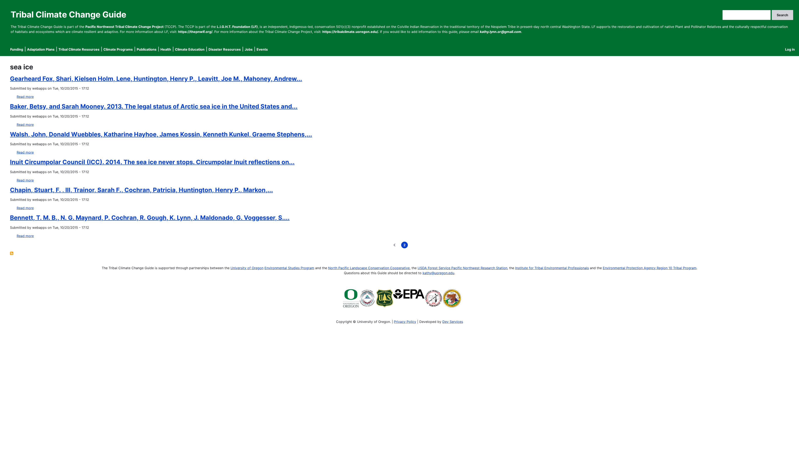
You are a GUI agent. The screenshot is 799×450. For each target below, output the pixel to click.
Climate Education (190, 49)
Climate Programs (118, 49)
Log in (790, 49)
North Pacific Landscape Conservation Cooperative (369, 268)
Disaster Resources (224, 49)
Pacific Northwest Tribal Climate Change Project (124, 27)
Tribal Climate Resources (78, 49)
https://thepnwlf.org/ (195, 32)
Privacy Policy (405, 322)
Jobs (249, 49)
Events (262, 49)
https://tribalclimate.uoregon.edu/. (350, 32)
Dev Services (452, 322)
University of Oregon (247, 268)
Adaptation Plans (41, 49)
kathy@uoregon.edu (438, 273)
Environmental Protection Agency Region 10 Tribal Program (649, 268)
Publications (146, 49)
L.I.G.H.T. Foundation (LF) (237, 27)
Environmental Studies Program (289, 268)
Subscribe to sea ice (11, 253)
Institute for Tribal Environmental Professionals (552, 268)
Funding (16, 49)
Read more (25, 97)
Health (165, 49)
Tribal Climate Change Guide (68, 14)
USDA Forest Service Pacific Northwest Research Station (462, 268)
